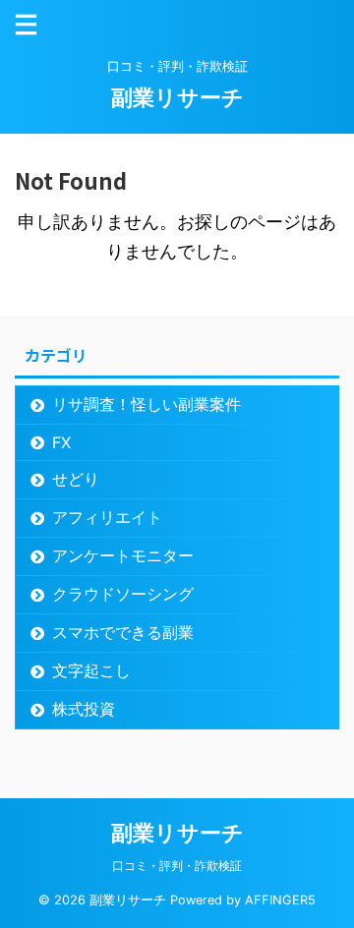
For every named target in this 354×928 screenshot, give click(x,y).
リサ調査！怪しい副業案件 (146, 404)
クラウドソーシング (123, 594)
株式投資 (83, 709)
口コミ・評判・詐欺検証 (177, 865)
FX (61, 442)
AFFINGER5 (280, 900)
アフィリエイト (107, 517)
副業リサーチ (177, 97)
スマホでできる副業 (123, 632)
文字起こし (91, 670)
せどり (75, 479)
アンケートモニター (123, 555)
